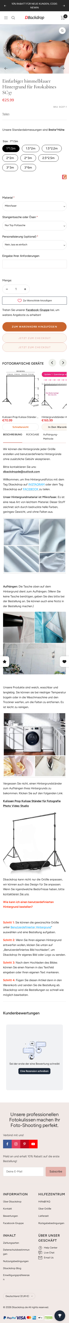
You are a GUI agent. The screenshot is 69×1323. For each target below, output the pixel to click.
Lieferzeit (43, 1215)
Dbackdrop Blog (12, 1268)
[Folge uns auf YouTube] (33, 1144)
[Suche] (13, 17)
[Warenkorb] (63, 18)
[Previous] (52, 363)
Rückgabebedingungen (51, 1223)
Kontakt (7, 1208)
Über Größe (44, 1208)
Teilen (5, 114)
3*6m (28, 167)
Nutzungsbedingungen (16, 1261)
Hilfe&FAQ (44, 1201)
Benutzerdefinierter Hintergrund (31, 927)
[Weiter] (63, 68)
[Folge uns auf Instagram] (16, 1144)
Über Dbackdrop (12, 1201)
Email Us (48, 1257)
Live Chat (49, 1252)
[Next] (63, 363)
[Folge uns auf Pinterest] (24, 1144)
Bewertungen (10, 1215)
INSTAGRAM (36, 484)
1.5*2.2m (52, 148)
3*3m (10, 167)
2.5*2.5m (48, 158)
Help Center (50, 1247)
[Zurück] (5, 68)
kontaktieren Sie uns (16, 894)
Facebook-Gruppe (13, 1223)
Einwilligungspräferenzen (16, 1277)
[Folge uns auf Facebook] (7, 1144)
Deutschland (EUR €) (17, 1296)
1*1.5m (11, 148)
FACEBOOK (30, 489)
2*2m (10, 158)
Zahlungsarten (11, 1242)
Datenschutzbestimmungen (16, 1251)
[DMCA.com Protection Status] (48, 1317)
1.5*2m (30, 148)
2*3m (28, 158)
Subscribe (55, 1171)
